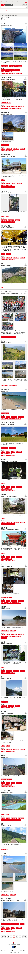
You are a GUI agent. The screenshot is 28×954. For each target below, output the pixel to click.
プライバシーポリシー (22, 950)
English (7, 4)
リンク (8, 950)
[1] (26, 7)
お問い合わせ (13, 950)
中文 (11, 4)
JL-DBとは (3, 950)
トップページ (3, 17)
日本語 (3, 4)
